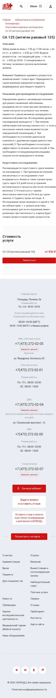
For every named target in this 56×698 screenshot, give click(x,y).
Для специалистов (12, 581)
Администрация (11, 561)
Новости (7, 598)
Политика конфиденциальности (29, 689)
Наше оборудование (13, 635)
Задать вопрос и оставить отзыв (29, 501)
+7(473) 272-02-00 (29, 434)
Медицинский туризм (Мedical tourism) (14, 627)
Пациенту (7, 574)
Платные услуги (39, 592)
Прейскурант (37, 611)
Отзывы (34, 605)
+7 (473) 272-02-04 (29, 404)
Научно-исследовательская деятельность (13, 615)
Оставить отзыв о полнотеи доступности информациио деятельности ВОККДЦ (29, 517)
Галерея (34, 598)
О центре (7, 555)
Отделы (34, 555)
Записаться (29, 260)
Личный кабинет (31, 488)
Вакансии (35, 561)
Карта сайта (37, 624)
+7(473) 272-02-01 (29, 370)
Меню (34, 6)
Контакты (36, 618)
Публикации (9, 605)
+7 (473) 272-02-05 (29, 344)
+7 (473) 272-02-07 (29, 469)
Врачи (5, 568)
